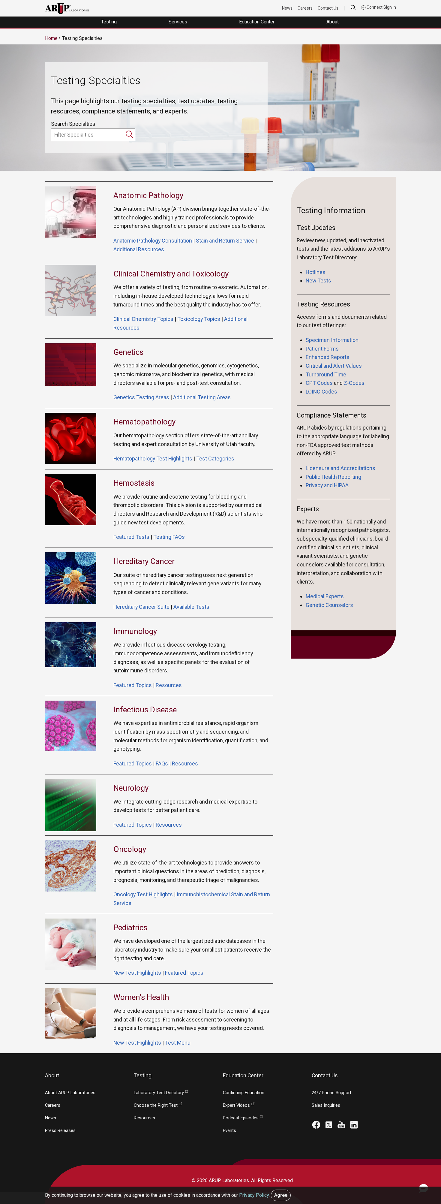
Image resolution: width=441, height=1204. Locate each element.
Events (229, 1130)
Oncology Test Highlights (143, 894)
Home (51, 38)
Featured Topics (132, 685)
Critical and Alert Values (334, 366)
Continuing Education (243, 1092)
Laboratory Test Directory (159, 1092)
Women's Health (141, 997)
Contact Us (328, 8)
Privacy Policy (254, 1195)
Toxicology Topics (198, 319)
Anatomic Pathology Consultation (152, 240)
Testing (109, 22)
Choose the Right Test (156, 1105)
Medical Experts (325, 596)
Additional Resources (138, 249)
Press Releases (60, 1130)
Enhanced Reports (328, 357)
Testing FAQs (169, 537)
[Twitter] (328, 1124)
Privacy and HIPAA (327, 485)
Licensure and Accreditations (340, 468)
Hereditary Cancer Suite (141, 607)
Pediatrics (130, 927)
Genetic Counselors (330, 605)
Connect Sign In (381, 7)
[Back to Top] (423, 1166)
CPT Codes (319, 383)
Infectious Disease (145, 709)
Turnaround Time (326, 374)
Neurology (130, 787)
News (287, 8)
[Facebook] (316, 1124)
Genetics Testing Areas (141, 397)
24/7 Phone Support (331, 1092)
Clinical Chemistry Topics (143, 319)
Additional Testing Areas (202, 397)
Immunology (135, 631)
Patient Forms (322, 349)
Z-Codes (354, 383)
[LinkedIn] (354, 1124)
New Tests (318, 280)
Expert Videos (236, 1105)
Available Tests (191, 607)
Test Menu (177, 1043)
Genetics (128, 352)
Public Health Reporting (333, 477)
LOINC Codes (321, 391)
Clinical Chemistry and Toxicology (171, 273)
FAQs (162, 763)
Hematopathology (144, 421)
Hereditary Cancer (144, 561)
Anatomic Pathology (148, 195)
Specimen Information (332, 340)
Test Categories (215, 458)
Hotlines (316, 272)
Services (178, 22)
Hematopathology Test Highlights (152, 458)
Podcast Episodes (241, 1118)
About (333, 22)
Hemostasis (133, 482)
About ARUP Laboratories (70, 1092)
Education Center (257, 22)
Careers (305, 8)
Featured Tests (131, 537)
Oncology (129, 849)
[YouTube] (341, 1124)
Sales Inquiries (326, 1105)
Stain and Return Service (225, 240)
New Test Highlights (137, 973)
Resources (169, 685)
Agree (280, 1195)
